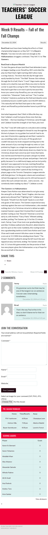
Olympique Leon (39, 418)
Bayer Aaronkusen (10, 428)
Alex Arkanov (7, 462)
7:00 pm (25, 423)
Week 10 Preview (38, 272)
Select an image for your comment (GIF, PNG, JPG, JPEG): (21, 397)
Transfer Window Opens (12, 272)
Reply (45, 284)
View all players (41, 499)
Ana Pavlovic (7, 483)
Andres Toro (7, 489)
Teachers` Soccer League (24, 13)
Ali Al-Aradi (6, 478)
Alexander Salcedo (9, 467)
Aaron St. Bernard (8, 446)
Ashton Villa (12, 423)
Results (43, 42)
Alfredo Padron (7, 472)
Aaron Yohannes (8, 451)
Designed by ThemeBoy (9, 528)
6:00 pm (25, 418)
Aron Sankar (6, 494)
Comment (5, 341)
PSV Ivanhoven (11, 418)
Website (4, 383)
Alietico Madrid (38, 423)
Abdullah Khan (7, 456)
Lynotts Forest (38, 428)
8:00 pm (25, 428)
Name (4, 369)
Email (4, 376)
